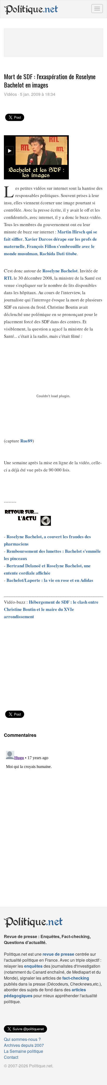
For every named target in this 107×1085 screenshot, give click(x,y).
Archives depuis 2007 (24, 1045)
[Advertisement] (53, 42)
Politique (31, 9)
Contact (11, 1057)
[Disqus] (53, 814)
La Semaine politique (23, 1051)
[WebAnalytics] (14, 1074)
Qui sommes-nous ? (22, 1039)
